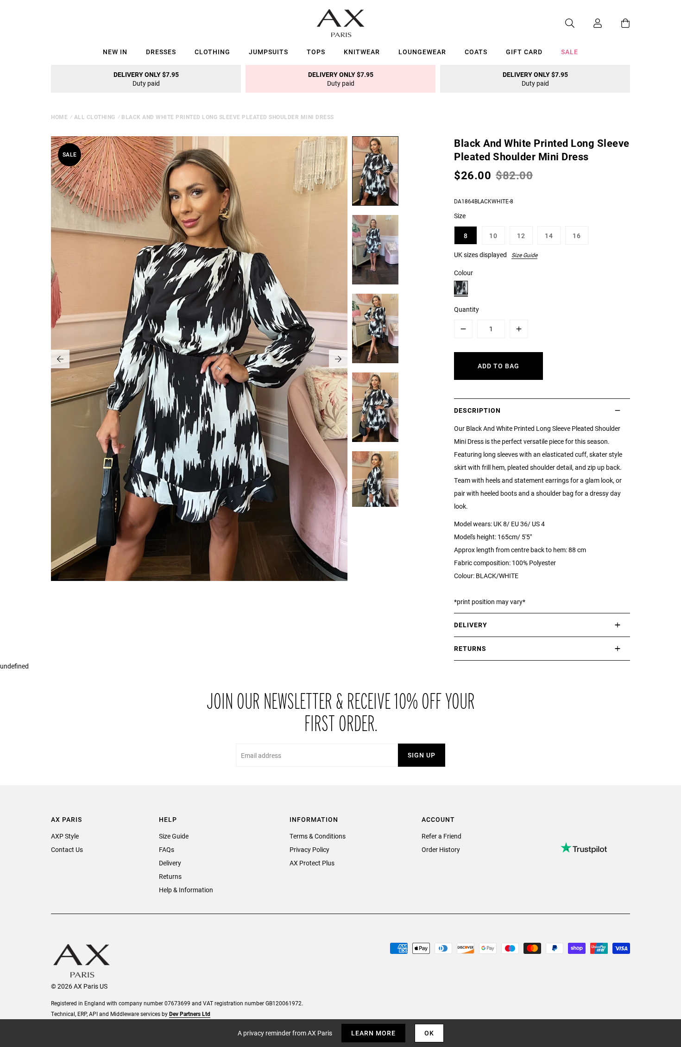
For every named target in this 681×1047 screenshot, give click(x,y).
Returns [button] (470, 648)
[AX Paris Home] (341, 23)
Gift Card (524, 51)
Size (460, 215)
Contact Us (67, 849)
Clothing (212, 51)
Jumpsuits (268, 51)
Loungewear (422, 51)
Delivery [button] (470, 624)
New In (115, 51)
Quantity (466, 309)
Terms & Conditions (318, 836)
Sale (569, 51)
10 (493, 235)
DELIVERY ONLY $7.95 (146, 79)
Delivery (170, 862)
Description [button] (477, 410)
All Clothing (94, 116)
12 (521, 235)
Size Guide (524, 255)
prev (60, 359)
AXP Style (65, 836)
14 (549, 235)
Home (59, 116)
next (338, 359)
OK (429, 1032)
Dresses (161, 51)
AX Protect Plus (312, 862)
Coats (476, 51)
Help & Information (186, 889)
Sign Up (421, 755)
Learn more (373, 1032)
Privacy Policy (309, 849)
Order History (441, 849)
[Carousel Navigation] (199, 359)
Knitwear (362, 51)
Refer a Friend (441, 836)
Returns (170, 876)
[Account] (588, 23)
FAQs (166, 849)
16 (577, 235)
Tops (316, 51)
